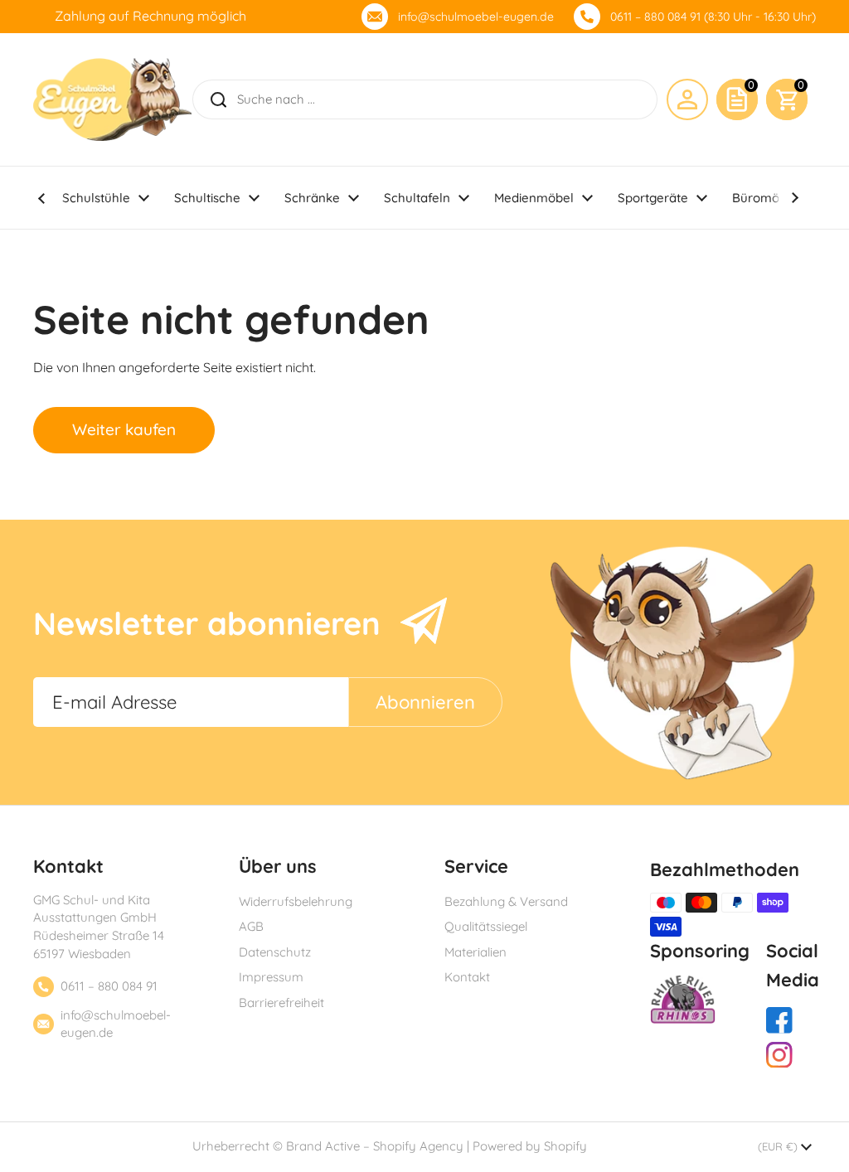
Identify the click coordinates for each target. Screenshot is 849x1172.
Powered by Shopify (530, 1146)
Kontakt (467, 977)
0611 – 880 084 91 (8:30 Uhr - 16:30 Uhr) (713, 16)
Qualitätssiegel (485, 926)
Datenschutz (275, 952)
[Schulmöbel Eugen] (112, 99)
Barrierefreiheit (281, 1002)
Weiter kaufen (124, 429)
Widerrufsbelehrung (295, 901)
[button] (787, 99)
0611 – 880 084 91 (109, 986)
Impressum (271, 977)
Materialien (475, 952)
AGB (251, 926)
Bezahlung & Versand (506, 901)
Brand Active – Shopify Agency (374, 1146)
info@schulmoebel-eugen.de (476, 16)
